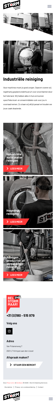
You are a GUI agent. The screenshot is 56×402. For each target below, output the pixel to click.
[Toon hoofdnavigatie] (49, 6)
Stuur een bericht (25, 364)
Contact (40, 387)
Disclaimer (8, 387)
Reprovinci (11, 383)
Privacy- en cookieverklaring (25, 387)
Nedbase (19, 383)
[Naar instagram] (9, 331)
